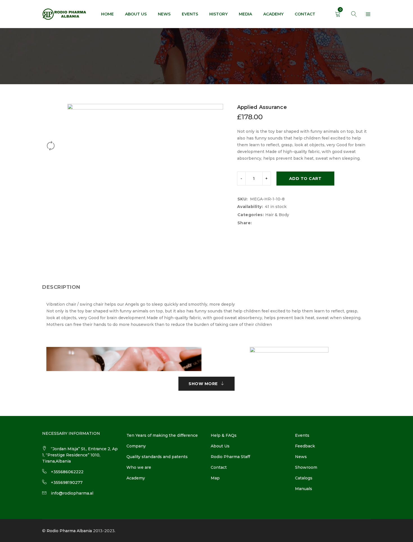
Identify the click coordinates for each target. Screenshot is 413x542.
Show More (203, 383)
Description (61, 287)
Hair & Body (277, 214)
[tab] (61, 287)
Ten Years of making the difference (162, 435)
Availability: (250, 206)
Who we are (138, 467)
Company (136, 446)
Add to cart (305, 178)
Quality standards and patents (157, 456)
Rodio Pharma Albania (69, 530)
